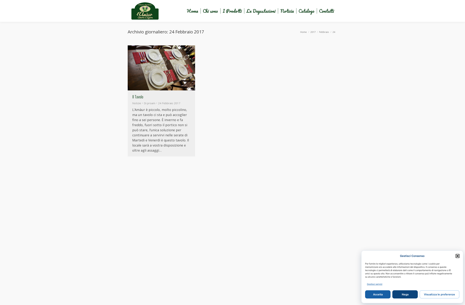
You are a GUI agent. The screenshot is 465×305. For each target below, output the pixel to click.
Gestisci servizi (374, 284)
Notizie (136, 103)
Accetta (378, 294)
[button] (457, 256)
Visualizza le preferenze (439, 294)
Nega (405, 294)
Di (149, 103)
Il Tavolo (137, 96)
